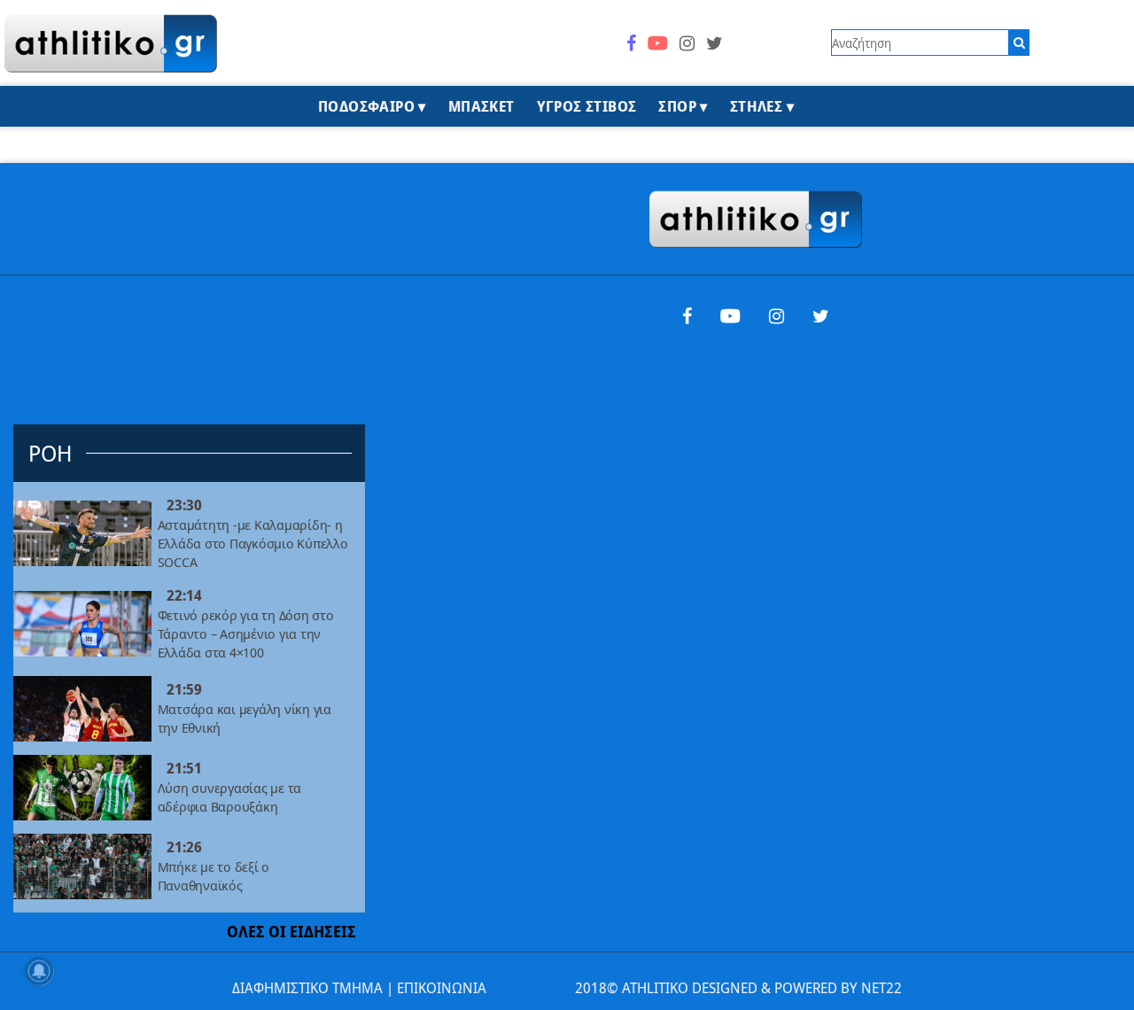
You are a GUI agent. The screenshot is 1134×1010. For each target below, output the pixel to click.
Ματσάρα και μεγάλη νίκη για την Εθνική (244, 718)
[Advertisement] (189, 273)
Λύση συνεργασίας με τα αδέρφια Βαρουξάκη (229, 797)
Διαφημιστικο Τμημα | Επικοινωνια (359, 988)
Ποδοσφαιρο (366, 106)
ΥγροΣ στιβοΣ (587, 106)
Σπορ (677, 106)
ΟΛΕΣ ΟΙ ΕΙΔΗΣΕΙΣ (291, 931)
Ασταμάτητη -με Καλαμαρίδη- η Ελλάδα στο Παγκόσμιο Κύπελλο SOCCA (253, 543)
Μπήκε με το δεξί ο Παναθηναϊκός (213, 876)
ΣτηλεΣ (756, 106)
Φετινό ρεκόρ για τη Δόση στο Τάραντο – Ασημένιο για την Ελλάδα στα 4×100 (246, 634)
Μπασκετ (481, 106)
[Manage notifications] (39, 971)
